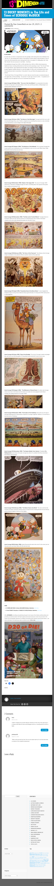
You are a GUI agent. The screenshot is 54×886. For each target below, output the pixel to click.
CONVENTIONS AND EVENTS (37, 814)
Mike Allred (39, 861)
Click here (36, 608)
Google (22, 704)
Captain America (32, 855)
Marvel (46, 860)
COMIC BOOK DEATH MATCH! (37, 811)
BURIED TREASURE (35, 809)
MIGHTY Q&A (34, 861)
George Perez (37, 858)
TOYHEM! (44, 865)
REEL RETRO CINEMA (36, 840)
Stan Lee (37, 864)
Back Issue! (44, 853)
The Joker (40, 865)
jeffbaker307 (15, 734)
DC (33, 857)
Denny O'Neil (37, 857)
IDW (31, 860)
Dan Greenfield (19, 24)
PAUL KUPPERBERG (35, 834)
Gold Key (41, 858)
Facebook (25, 704)
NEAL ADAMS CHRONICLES (37, 832)
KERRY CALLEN (34, 826)
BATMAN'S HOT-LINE (35, 805)
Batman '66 (38, 854)
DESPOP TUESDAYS (35, 818)
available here (39, 620)
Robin (45, 863)
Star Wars (43, 864)
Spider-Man (32, 864)
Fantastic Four (32, 858)
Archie (40, 853)
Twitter (27, 704)
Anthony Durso (36, 853)
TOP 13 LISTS (34, 844)
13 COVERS (33, 801)
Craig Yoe (44, 855)
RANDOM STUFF (34, 838)
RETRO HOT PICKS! (35, 842)
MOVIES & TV (34, 830)
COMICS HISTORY (16, 20)
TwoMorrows (33, 866)
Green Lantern (46, 858)
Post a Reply (44, 730)
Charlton (41, 855)
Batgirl (47, 853)
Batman (32, 854)
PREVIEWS (33, 836)
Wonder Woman (39, 866)
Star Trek (40, 864)
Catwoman (37, 855)
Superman (32, 865)
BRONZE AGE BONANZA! (36, 807)
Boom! (43, 854)
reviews (42, 863)
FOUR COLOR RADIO (35, 820)
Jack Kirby (34, 860)
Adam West (32, 853)
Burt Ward (46, 854)
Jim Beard (38, 860)
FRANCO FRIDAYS (35, 822)
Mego (31, 861)
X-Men (43, 866)
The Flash (37, 865)
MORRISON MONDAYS (36, 828)
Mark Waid (41, 860)
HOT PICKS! (33, 824)
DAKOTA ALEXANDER (35, 816)
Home (5, 20)
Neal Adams (45, 861)
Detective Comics (43, 857)
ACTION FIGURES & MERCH (37, 803)
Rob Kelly (48, 863)
